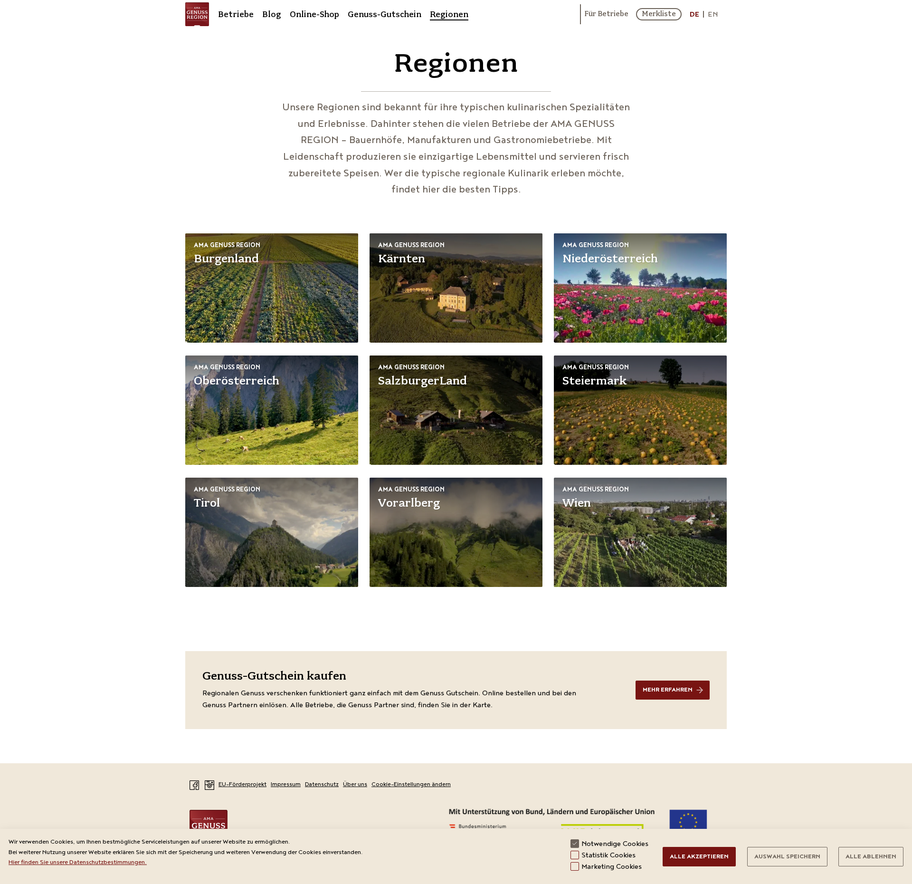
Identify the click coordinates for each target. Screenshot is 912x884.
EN (713, 15)
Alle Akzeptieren (699, 857)
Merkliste (659, 14)
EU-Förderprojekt (242, 785)
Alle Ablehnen (871, 857)
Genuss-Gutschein (384, 14)
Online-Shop (314, 14)
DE (694, 15)
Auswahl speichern (787, 857)
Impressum (286, 785)
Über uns (355, 785)
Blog (271, 14)
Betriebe (236, 14)
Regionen (449, 14)
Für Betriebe (606, 14)
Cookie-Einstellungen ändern (411, 785)
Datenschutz (322, 785)
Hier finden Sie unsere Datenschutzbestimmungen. (78, 863)
